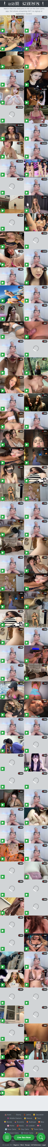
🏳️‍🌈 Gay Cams (23, 1129)
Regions (16, 1145)
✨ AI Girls (40, 1133)
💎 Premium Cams (11, 1133)
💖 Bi (39, 1126)
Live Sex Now (24, 1137)
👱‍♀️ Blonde (8, 1122)
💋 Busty (20, 1126)
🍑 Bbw (41, 1122)
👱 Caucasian (38, 1115)
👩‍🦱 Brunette (19, 1122)
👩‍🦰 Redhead (31, 1122)
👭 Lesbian (30, 1126)
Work (22, 1145)
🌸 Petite (10, 1126)
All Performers (36, 1145)
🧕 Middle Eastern (14, 1118)
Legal (44, 1145)
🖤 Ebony (17, 1115)
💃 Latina (27, 1115)
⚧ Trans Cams (37, 1129)
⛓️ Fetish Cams (27, 1133)
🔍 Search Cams (37, 1140)
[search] (40, 1137)
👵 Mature (28, 1118)
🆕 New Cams (10, 1129)
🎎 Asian (7, 1115)
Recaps (27, 1145)
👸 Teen (38, 1118)
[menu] (7, 1137)
